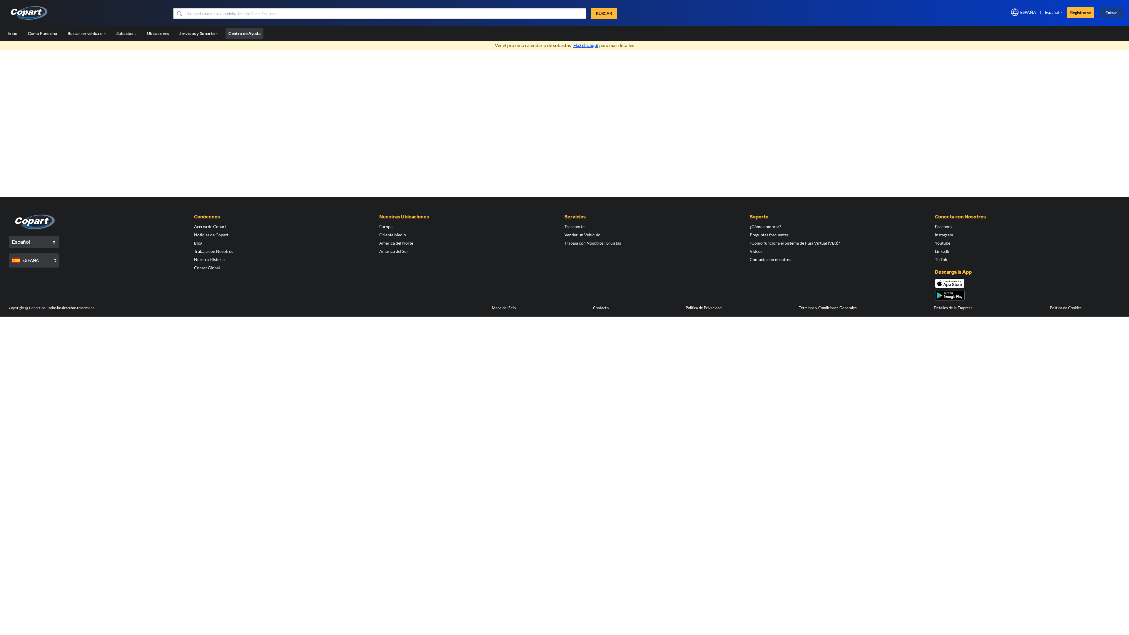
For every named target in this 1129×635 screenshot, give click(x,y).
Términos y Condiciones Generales (828, 307)
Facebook (944, 226)
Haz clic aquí (585, 45)
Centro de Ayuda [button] (244, 33)
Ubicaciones (158, 33)
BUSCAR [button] (604, 13)
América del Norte (396, 242)
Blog (198, 242)
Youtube (942, 242)
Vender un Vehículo (582, 234)
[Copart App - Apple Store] (949, 283)
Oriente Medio (392, 234)
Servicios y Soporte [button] (197, 33)
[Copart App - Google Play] (950, 295)
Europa (386, 226)
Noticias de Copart (211, 234)
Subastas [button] (125, 33)
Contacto (601, 307)
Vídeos (756, 251)
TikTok (941, 259)
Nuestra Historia (209, 259)
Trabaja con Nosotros (213, 251)
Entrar (1111, 12)
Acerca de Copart (210, 226)
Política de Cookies (1066, 307)
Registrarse (1080, 12)
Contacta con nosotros (770, 259)
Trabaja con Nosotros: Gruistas (592, 242)
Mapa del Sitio (504, 307)
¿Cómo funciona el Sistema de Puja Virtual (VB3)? (795, 242)
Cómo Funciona (42, 33)
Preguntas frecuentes (769, 234)
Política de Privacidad (704, 307)
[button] (179, 13)
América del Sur (393, 251)
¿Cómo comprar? (765, 226)
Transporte (574, 226)
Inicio (13, 33)
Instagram (944, 234)
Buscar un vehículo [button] (86, 33)
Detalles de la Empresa (953, 307)
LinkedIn (943, 251)
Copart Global (207, 267)
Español (1052, 12)
